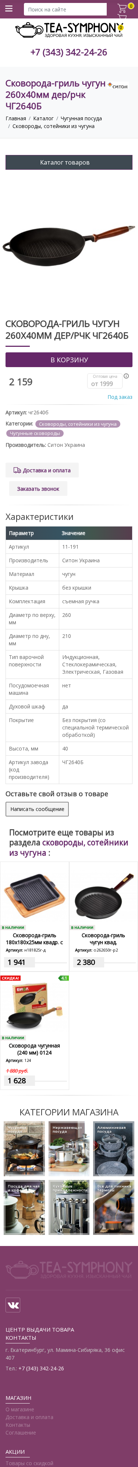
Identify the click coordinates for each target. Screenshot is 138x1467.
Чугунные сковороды (35, 433)
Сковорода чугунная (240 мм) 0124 (34, 1049)
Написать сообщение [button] (37, 808)
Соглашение (21, 1432)
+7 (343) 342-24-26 (69, 52)
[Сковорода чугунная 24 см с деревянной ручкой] (34, 1006)
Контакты (18, 1424)
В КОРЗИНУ (69, 359)
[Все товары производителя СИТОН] (118, 84)
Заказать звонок (38, 488)
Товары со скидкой (29, 1463)
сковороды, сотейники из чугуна (68, 847)
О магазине (20, 1409)
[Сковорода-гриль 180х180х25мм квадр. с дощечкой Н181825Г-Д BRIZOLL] (34, 896)
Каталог (43, 118)
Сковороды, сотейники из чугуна (54, 126)
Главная (16, 118)
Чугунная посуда (81, 118)
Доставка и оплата (47, 470)
